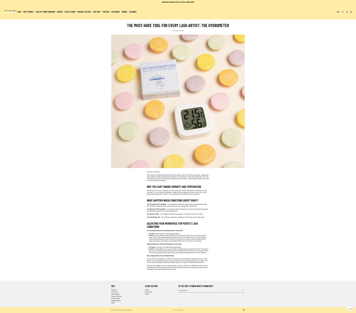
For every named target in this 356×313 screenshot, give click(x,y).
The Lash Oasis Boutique (124, 310)
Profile (147, 294)
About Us (114, 289)
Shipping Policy (116, 300)
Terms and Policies (178, 310)
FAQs (112, 303)
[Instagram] (244, 310)
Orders (147, 289)
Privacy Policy (115, 298)
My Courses (148, 292)
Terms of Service (116, 296)
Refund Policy (115, 294)
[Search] (343, 12)
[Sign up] (243, 290)
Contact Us (114, 292)
